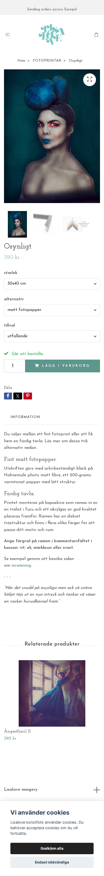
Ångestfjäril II (17, 731)
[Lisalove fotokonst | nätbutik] (52, 35)
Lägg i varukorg (66, 366)
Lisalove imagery (20, 789)
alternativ (14, 299)
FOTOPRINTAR (47, 61)
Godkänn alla (52, 848)
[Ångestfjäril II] (52, 693)
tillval (9, 325)
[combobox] (52, 284)
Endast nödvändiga (52, 862)
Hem (21, 61)
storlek (10, 273)
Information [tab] (25, 417)
